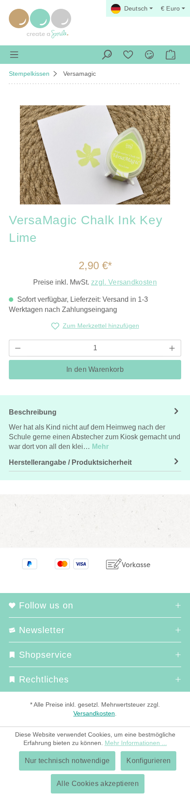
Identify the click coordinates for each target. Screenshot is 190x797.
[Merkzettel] (128, 54)
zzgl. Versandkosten (124, 282)
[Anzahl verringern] (18, 348)
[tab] (95, 429)
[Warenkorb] (170, 54)
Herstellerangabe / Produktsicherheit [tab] (70, 462)
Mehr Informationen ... (136, 742)
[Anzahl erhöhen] (172, 348)
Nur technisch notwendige (67, 760)
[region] (95, 154)
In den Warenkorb (95, 369)
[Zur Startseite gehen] (40, 23)
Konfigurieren (148, 760)
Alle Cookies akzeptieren (98, 783)
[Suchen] (107, 54)
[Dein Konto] (149, 54)
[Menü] (14, 54)
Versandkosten (94, 713)
